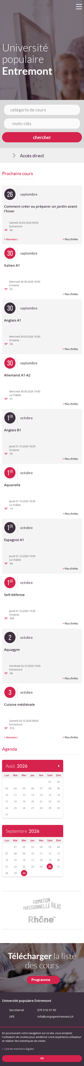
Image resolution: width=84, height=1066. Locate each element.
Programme (40, 980)
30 (24, 873)
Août (17, 766)
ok (42, 1058)
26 (49, 866)
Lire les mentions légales (19, 1049)
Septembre (22, 831)
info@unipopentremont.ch (55, 1016)
